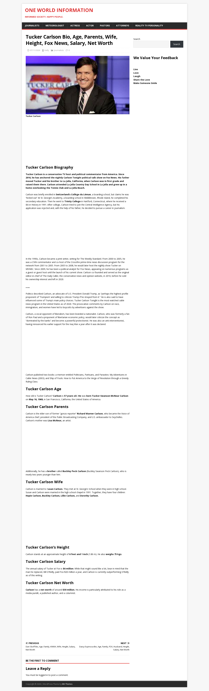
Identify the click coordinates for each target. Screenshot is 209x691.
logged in (43, 675)
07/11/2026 (35, 50)
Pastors (105, 25)
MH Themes (67, 684)
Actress (75, 25)
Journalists (32, 25)
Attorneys (122, 25)
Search (136, 39)
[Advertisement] (77, 142)
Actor (90, 25)
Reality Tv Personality (149, 25)
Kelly (47, 50)
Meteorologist (55, 25)
